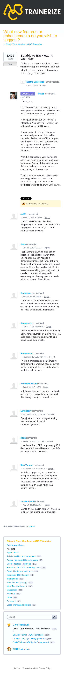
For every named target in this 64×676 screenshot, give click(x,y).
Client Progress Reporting (19, 564)
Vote (10, 64)
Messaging (12, 590)
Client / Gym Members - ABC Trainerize (29, 541)
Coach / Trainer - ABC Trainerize (28, 635)
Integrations (12, 579)
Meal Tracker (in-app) (17, 586)
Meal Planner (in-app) (17, 582)
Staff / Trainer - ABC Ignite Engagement (31, 642)
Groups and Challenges (18, 575)
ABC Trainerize (21, 649)
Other (9, 597)
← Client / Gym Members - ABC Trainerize (22, 44)
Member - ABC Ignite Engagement (29, 638)
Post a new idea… (15, 545)
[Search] (54, 617)
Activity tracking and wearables (21, 556)
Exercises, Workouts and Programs (23, 567)
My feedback (13, 552)
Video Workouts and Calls (19, 605)
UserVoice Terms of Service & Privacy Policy (32, 668)
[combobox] (30, 617)
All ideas (11, 549)
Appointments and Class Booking (22, 560)
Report (47, 217)
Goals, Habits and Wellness (19, 571)
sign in (32, 526)
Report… (44, 85)
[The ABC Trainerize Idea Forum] (32, 12)
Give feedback (21, 624)
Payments (11, 601)
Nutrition (11, 594)
